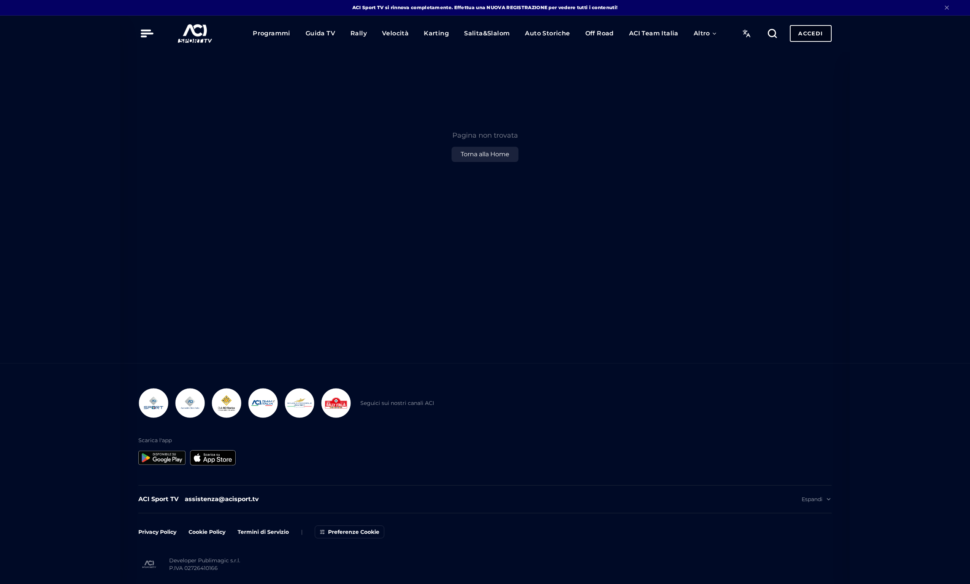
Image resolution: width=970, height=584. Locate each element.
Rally (358, 33)
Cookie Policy (207, 531)
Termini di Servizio (263, 531)
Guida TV (320, 33)
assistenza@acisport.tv (222, 499)
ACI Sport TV (158, 499)
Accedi (810, 33)
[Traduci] (746, 33)
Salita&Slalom (487, 33)
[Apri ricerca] (772, 33)
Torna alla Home (485, 154)
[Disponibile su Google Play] (161, 458)
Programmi (271, 33)
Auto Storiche (547, 33)
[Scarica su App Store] (213, 457)
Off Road (599, 33)
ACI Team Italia (653, 33)
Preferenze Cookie (353, 531)
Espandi (812, 499)
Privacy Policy (157, 531)
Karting (436, 33)
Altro (702, 33)
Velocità (395, 33)
